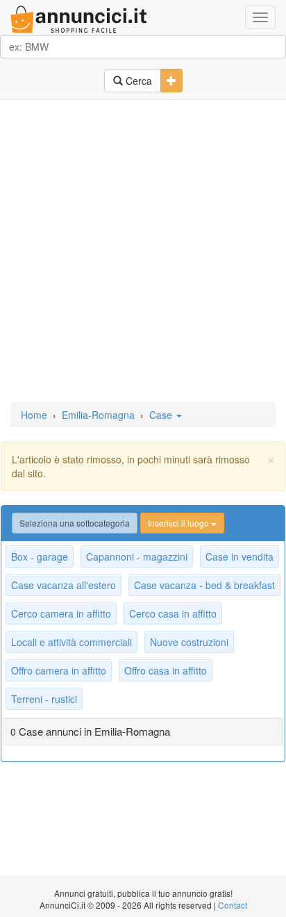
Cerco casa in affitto (173, 613)
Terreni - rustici (44, 699)
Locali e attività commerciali (71, 642)
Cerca (137, 81)
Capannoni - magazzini (136, 556)
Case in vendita (239, 556)
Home (34, 415)
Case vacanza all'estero (63, 585)
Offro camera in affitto (58, 670)
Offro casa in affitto (165, 670)
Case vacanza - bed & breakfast (204, 585)
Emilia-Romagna (98, 415)
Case (162, 415)
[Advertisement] (143, 252)
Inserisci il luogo (179, 523)
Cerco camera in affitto (61, 613)
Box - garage (39, 556)
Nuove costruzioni (189, 642)
